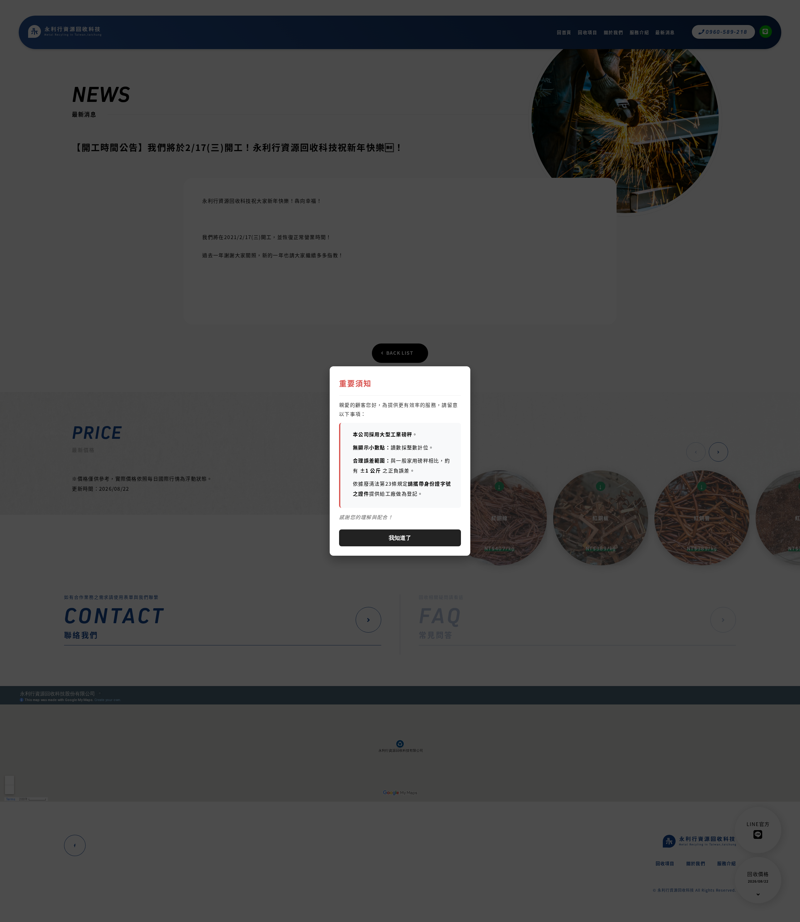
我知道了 (400, 538)
